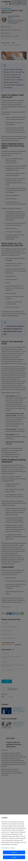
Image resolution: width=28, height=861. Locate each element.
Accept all (14, 852)
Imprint (12, 847)
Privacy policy (5, 847)
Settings (14, 857)
